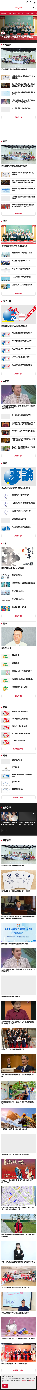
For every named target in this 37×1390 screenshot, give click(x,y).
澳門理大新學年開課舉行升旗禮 (22, 253)
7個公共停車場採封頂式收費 (21, 269)
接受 (5, 1386)
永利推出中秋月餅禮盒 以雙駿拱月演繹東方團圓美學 (18, 1338)
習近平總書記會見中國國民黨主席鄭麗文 (27, 823)
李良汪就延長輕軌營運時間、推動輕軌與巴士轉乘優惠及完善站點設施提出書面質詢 (23, 85)
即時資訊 (3, 13)
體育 (5, 707)
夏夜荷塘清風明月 (17, 575)
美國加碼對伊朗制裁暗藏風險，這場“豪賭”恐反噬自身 (23, 439)
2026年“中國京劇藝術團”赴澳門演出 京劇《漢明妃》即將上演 (23, 205)
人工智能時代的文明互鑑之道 (21, 527)
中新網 (27, 13)
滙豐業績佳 (15, 767)
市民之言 (20, 13)
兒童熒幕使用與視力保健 (20, 687)
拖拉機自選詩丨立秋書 (19, 607)
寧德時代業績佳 (17, 760)
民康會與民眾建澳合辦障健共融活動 (14, 69)
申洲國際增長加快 (17, 789)
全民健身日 (15, 655)
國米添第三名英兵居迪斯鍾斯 (21, 733)
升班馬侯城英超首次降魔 (20, 719)
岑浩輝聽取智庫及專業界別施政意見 (14, 246)
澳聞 (14, 13)
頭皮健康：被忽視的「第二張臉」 (22, 679)
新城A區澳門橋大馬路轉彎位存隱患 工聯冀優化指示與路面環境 (17, 1235)
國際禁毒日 (15, 663)
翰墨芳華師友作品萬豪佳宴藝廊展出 (23, 583)
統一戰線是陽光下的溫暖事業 (21, 108)
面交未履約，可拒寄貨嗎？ (20, 495)
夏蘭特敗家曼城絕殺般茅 (20, 711)
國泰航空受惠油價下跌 (19, 519)
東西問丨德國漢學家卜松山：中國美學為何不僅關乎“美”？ (23, 448)
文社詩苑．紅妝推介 (18, 591)
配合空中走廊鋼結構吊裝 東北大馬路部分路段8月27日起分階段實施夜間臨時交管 (18, 1208)
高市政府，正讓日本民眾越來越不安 (23, 431)
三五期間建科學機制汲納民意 (21, 277)
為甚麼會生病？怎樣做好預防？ (22, 671)
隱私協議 (24, 1380)
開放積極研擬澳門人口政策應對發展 (14, 326)
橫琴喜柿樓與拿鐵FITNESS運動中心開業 (14, 1364)
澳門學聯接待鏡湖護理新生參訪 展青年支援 (15, 1287)
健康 (5, 623)
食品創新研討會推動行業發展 (21, 261)
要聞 (10, 13)
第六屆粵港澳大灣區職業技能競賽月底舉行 (23, 93)
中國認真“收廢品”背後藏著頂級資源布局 (14, 1129)
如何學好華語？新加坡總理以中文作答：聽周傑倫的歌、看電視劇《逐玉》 (23, 424)
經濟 (5, 755)
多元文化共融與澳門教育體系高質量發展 (15, 488)
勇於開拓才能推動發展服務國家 (22, 333)
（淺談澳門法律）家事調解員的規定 (23, 503)
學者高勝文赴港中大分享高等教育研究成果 (15, 1313)
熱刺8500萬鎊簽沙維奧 (19, 726)
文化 (5, 543)
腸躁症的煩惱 (6, 648)
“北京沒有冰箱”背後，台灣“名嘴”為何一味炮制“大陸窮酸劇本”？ (23, 101)
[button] (34, 1376)
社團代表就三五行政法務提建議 (22, 285)
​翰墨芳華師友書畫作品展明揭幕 (12, 568)
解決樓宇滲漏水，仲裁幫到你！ (22, 511)
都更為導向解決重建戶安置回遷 (16, 36)
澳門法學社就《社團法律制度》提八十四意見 (23, 77)
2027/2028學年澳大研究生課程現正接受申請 (9, 823)
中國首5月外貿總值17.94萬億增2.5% (22, 775)
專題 (32, 13)
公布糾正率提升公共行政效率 (21, 357)
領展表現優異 (16, 782)
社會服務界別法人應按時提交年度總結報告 (23, 197)
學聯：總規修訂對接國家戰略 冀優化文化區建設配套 (18, 1262)
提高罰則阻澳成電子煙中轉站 (21, 349)
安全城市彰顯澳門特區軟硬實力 (22, 365)
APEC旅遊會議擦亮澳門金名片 (22, 341)
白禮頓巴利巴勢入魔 (18, 741)
